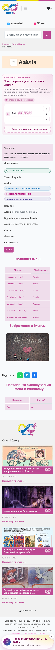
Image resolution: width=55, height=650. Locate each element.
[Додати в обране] (13, 62)
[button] (27, 347)
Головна (6, 44)
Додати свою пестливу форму (27, 129)
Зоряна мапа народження (19, 199)
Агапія (8, 249)
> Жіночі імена (18, 44)
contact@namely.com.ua (33, 633)
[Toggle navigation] (25, 8)
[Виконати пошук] (47, 35)
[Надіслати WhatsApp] (20, 375)
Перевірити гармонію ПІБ (18, 193)
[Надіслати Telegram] (27, 375)
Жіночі (40, 23)
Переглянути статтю (14, 481)
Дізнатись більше (15, 170)
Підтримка (15, 633)
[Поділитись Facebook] (34, 375)
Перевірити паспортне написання (23, 188)
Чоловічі (17, 23)
